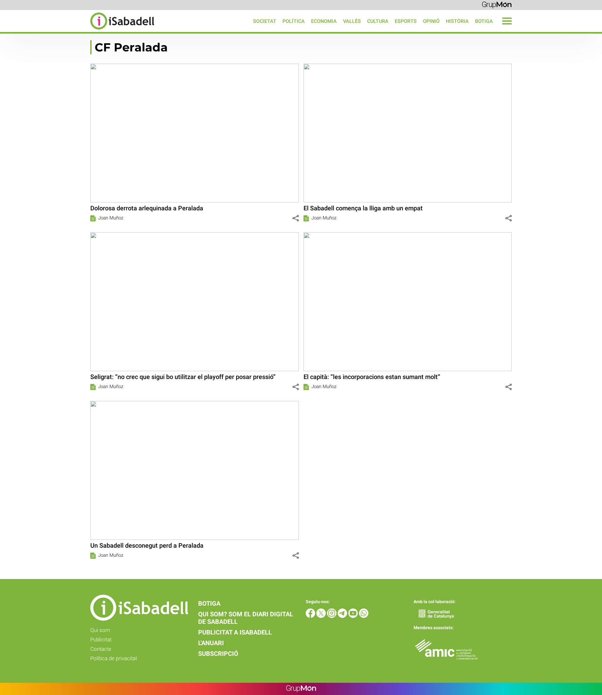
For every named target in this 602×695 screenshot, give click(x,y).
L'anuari (211, 643)
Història (457, 21)
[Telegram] (343, 616)
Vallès (352, 21)
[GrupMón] (497, 4)
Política (294, 21)
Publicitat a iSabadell (235, 632)
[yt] (353, 616)
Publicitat (101, 639)
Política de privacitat (113, 658)
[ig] (332, 616)
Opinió (431, 21)
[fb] (311, 616)
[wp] (363, 616)
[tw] (321, 616)
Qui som (100, 630)
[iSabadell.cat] (77, 30)
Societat (264, 21)
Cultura (377, 21)
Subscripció (218, 653)
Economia (324, 21)
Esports (406, 21)
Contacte (100, 649)
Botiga (484, 21)
